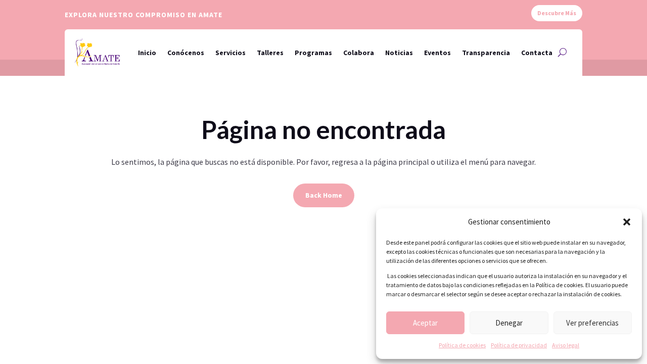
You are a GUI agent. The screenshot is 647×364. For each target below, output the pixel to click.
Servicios (230, 52)
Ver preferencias (592, 323)
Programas (313, 52)
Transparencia (486, 52)
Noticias (399, 52)
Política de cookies (462, 345)
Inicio (147, 52)
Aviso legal (565, 345)
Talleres (270, 52)
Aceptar (425, 323)
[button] (627, 222)
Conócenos (185, 52)
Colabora (358, 52)
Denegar (509, 323)
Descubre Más (556, 13)
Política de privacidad (519, 345)
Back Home (323, 195)
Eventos (437, 52)
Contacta (536, 52)
